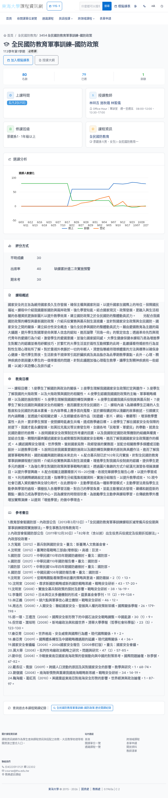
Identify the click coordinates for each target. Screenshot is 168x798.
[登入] (135, 6)
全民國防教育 (27, 35)
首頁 (9, 35)
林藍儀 (116, 103)
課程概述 (22, 295)
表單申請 (131, 743)
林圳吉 (94, 103)
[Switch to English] (144, 6)
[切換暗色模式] (162, 6)
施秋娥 (105, 103)
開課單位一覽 (93, 743)
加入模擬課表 (20, 60)
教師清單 (131, 751)
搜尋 (107, 6)
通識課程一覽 (93, 747)
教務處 (96, 789)
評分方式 (22, 246)
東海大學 (53, 789)
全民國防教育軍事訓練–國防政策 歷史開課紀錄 (84, 707)
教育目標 (22, 379)
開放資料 (131, 747)
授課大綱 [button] (48, 60)
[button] (65, 18)
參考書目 (22, 513)
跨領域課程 (133, 739)
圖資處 (85, 789)
